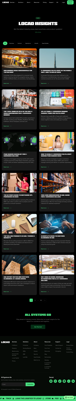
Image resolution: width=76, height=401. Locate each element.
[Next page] (44, 300)
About (28, 2)
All (5, 43)
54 (41, 300)
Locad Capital (15, 358)
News (35, 348)
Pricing (44, 2)
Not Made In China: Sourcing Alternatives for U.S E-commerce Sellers (54, 278)
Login (63, 2)
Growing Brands (27, 348)
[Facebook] (51, 381)
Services (12, 2)
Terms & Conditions (69, 348)
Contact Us (58, 348)
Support (51, 2)
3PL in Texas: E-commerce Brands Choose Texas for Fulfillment (54, 112)
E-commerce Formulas (48, 367)
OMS (24, 354)
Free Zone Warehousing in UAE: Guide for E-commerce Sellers (55, 196)
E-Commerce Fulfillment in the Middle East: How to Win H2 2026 (56, 71)
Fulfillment (14, 345)
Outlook (20, 43)
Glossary (47, 360)
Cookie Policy (69, 352)
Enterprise (25, 345)
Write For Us (37, 360)
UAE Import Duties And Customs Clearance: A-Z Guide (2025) (16, 277)
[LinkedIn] (64, 381)
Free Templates (48, 345)
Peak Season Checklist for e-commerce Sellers (15, 155)
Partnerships (48, 357)
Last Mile (25, 357)
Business (12, 43)
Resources (36, 2)
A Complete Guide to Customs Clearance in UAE (53, 236)
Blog (46, 354)
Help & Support (59, 345)
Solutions (20, 2)
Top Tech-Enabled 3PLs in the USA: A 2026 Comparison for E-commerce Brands (18, 113)
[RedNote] (68, 381)
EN (57, 2)
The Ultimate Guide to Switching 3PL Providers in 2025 (18, 196)
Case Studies (45, 43)
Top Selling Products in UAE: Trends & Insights (19, 236)
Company (36, 345)
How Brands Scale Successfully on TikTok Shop (18, 71)
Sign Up (36, 354)
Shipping (14, 348)
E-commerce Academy (48, 363)
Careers (35, 351)
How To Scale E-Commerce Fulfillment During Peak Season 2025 (56, 155)
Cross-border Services (15, 354)
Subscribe (30, 384)
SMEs (24, 351)
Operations (28, 43)
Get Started (38, 327)
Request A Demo (70, 2)
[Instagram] (55, 381)
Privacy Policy (69, 345)
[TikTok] (59, 381)
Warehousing (15, 351)
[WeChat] (73, 381)
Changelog (58, 351)
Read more (15, 84)
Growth (36, 43)
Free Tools (47, 348)
